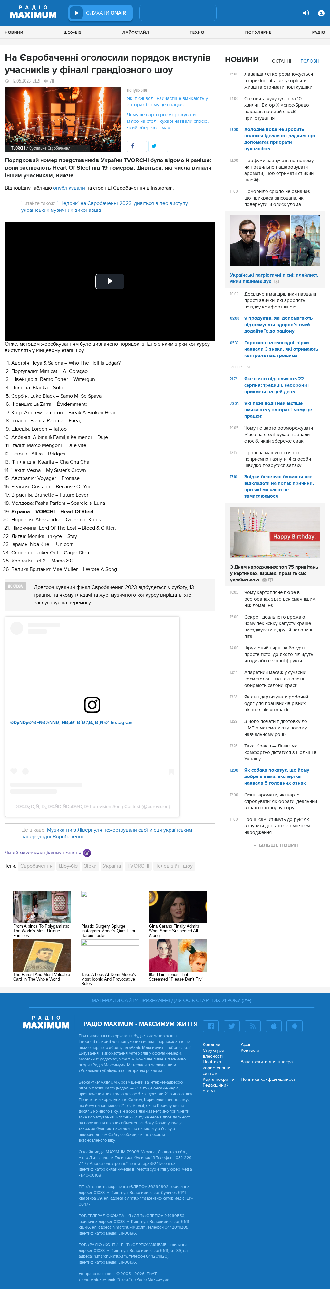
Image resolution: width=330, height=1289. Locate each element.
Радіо (318, 32)
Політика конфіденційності (268, 1079)
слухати (106, 13)
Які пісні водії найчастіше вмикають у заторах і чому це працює (167, 101)
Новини (14, 32)
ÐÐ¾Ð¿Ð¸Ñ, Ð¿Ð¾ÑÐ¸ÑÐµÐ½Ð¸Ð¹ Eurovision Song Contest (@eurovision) (92, 806)
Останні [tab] (281, 61)
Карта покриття (219, 1079)
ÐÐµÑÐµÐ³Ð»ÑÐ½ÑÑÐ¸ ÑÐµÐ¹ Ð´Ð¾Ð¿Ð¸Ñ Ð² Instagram (71, 722)
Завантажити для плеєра (267, 1062)
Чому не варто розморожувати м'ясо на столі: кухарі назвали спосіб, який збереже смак (168, 121)
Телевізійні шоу (174, 866)
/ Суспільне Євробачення (48, 148)
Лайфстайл (135, 32)
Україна (112, 866)
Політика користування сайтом (217, 1067)
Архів (246, 1044)
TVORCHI (138, 866)
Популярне (258, 32)
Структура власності (213, 1053)
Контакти (250, 1050)
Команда (211, 1044)
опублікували (69, 188)
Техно (197, 32)
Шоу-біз (73, 32)
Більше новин (279, 845)
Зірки (90, 866)
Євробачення (36, 866)
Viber (87, 853)
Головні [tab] (310, 61)
